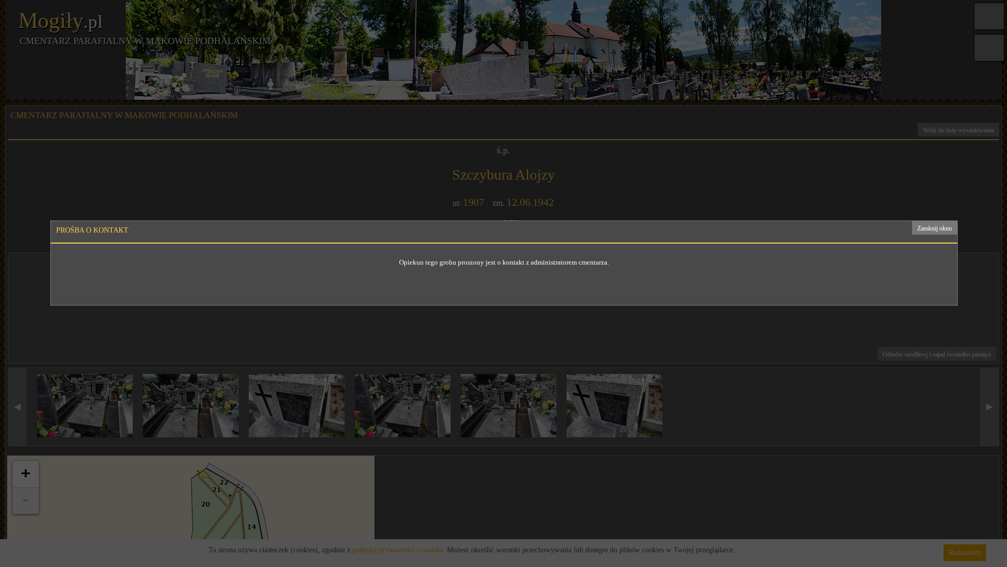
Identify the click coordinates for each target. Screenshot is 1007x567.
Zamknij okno (934, 228)
